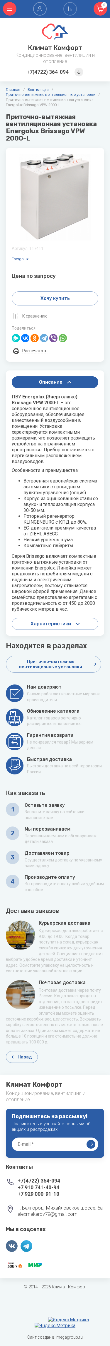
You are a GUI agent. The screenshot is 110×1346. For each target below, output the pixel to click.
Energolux (20, 259)
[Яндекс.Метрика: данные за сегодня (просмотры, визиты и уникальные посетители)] (68, 1320)
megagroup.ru (69, 1337)
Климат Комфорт (55, 48)
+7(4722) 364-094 (48, 72)
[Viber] (53, 338)
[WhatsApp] (63, 338)
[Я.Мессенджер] (16, 338)
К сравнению (35, 316)
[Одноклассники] (35, 338)
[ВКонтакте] (25, 338)
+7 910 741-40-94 (38, 1187)
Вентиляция (38, 89)
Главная (13, 89)
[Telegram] (44, 338)
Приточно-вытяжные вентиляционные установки (50, 94)
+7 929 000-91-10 (38, 1194)
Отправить (91, 1144)
